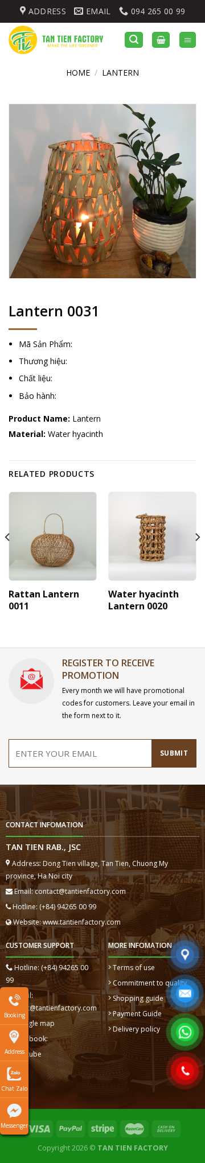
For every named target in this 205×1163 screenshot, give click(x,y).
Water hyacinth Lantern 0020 (143, 600)
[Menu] (187, 40)
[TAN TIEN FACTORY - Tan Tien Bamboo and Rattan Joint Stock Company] (58, 40)
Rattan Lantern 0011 (44, 600)
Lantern (120, 72)
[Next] (197, 560)
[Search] (134, 40)
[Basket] (161, 40)
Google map (34, 1023)
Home (78, 72)
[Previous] (8, 560)
